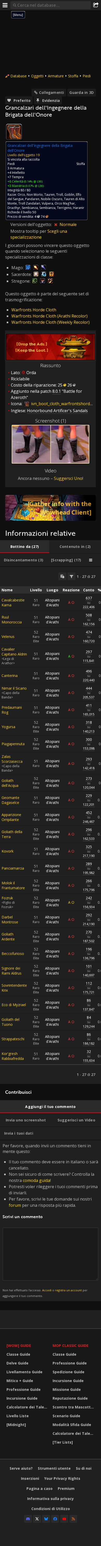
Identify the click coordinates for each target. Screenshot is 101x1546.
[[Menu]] (5, 5)
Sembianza (30, 208)
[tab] (24, 546)
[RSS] (73, 1519)
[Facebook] (55, 1519)
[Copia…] (62, 576)
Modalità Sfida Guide (72, 1424)
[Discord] (28, 1519)
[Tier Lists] (63, 1442)
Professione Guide (23, 1389)
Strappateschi (13, 1038)
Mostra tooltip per (28, 231)
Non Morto (35, 194)
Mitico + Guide (19, 1380)
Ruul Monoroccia (12, 619)
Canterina (10, 675)
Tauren (49, 194)
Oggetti (37, 75)
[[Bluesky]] (46, 1519)
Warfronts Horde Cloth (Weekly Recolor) (50, 322)
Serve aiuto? (21, 1468)
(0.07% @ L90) (34, 186)
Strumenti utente (54, 1468)
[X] (37, 1519)
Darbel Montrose (10, 919)
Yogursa (8, 726)
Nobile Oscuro (51, 199)
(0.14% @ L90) (32, 181)
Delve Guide (17, 1363)
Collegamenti (51, 92)
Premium (66, 1488)
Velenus (8, 636)
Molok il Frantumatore (13, 885)
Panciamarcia (13, 868)
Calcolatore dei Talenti (27, 1407)
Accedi (47, 1290)
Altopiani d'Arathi (52, 602)
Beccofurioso (13, 953)
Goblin (69, 194)
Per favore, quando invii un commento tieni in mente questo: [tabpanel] (50, 1220)
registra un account (68, 1290)
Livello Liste (17, 1415)
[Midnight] (16, 1424)
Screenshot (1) (50, 421)
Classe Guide (18, 1354)
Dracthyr (14, 208)
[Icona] (14, 132)
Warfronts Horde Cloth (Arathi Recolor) (49, 316)
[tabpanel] (50, 825)
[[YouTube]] (64, 1519)
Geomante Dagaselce (10, 800)
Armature (56, 75)
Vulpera (47, 203)
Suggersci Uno (68, 478)
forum (15, 1205)
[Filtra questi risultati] (71, 576)
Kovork (7, 851)
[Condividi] (96, 5)
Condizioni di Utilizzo (50, 1508)
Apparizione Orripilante (11, 817)
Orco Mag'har (65, 203)
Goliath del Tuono (10, 1022)
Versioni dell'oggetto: (31, 224)
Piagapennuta (13, 743)
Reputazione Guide (70, 1398)
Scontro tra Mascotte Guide (74, 1407)
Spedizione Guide (68, 1371)
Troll (59, 194)
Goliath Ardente (8, 936)
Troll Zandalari (29, 203)
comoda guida (36, 1180)
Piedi (87, 75)
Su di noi (83, 1468)
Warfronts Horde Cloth (33, 310)
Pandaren (32, 199)
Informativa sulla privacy (50, 1498)
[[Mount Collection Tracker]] (50, 508)
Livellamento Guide (24, 1371)
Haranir (78, 208)
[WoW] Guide (18, 1345)
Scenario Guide (66, 1415)
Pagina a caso (39, 1488)
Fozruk (7, 897)
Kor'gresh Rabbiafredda (13, 1056)
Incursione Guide (22, 1398)
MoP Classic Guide (71, 1345)
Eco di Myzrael (14, 1004)
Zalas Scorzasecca (12, 759)
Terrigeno (64, 208)
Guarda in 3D (81, 92)
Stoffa (73, 75)
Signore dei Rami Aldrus (11, 971)
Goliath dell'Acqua (10, 783)
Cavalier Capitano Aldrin (14, 652)
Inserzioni (30, 1478)
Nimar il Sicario (14, 688)
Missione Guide (67, 1389)
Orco (21, 194)
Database (18, 75)
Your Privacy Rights (62, 1478)
